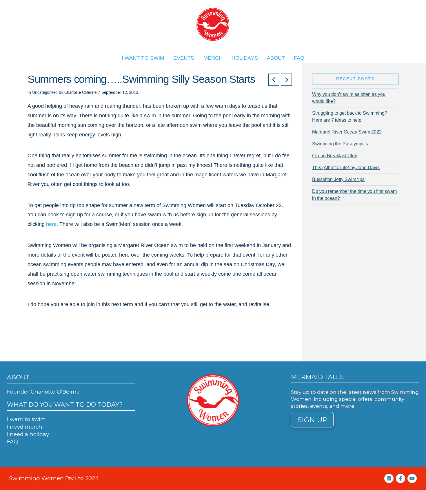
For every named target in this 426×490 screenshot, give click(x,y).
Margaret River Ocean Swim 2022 (347, 131)
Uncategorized (45, 93)
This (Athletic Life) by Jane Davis (346, 167)
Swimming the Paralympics (340, 143)
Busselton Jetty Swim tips (338, 179)
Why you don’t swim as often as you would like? (348, 98)
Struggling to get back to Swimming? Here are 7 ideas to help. (349, 116)
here (51, 224)
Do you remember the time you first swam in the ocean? (354, 195)
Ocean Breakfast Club (334, 155)
